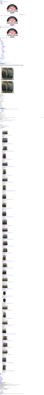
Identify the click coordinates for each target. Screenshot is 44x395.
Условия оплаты (1, 378)
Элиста (2, 52)
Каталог (1, 376)
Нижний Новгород (4, 51)
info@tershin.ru (2, 58)
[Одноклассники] (1, 108)
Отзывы (1, 381)
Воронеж (3, 50)
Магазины (1, 380)
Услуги (2, 45)
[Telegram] (5, 108)
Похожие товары (1, 374)
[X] (2, 108)
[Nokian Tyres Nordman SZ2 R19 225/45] (7, 79)
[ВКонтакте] (0, 108)
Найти (0, 394)
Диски (0, 377)
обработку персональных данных (6, 126)
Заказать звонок (1, 41)
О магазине (1, 379)
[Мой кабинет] (0, 38)
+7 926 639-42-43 (1, 3)
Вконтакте (3, 59)
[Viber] (3, 108)
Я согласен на (5, 126)
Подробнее (3, 168)
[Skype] (4, 108)
